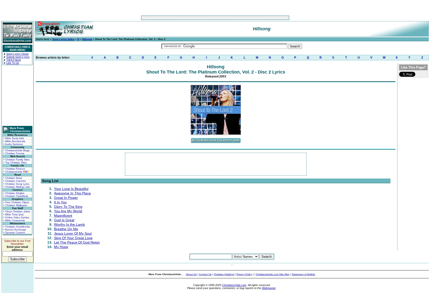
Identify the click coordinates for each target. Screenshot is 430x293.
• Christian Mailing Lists (16, 186)
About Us (191, 274)
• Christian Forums (13, 153)
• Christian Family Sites (16, 159)
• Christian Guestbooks (16, 226)
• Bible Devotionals (14, 141)
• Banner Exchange (14, 229)
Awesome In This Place (72, 193)
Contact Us (205, 274)
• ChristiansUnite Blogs (16, 150)
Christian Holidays (224, 274)
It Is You (60, 202)
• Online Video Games (16, 217)
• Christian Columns (14, 181)
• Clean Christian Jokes (16, 211)
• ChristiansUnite (16, 171)
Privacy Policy (244, 274)
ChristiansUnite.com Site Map (272, 274)
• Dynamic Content (14, 232)
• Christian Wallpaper (15, 205)
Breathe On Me (66, 229)
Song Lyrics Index (63, 39)
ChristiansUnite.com (234, 285)
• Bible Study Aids (13, 138)
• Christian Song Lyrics (16, 184)
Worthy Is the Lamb (69, 224)
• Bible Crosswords (14, 220)
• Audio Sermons (13, 144)
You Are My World (68, 211)
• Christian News (12, 178)
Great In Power (66, 198)
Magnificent (63, 216)
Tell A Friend (13, 59)
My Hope (61, 247)
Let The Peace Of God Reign (77, 242)
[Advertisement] (199, 18)
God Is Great (64, 220)
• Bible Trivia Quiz (13, 214)
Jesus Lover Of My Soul (73, 233)
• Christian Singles (13, 193)
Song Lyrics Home (17, 53)
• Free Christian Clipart (16, 202)
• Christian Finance (14, 168)
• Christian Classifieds (15, 196)
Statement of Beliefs (303, 274)
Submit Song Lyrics (18, 56)
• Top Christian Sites (15, 162)
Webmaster (269, 288)
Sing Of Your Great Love (73, 238)
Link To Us (12, 62)
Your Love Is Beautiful (71, 189)
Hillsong (87, 39)
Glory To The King (68, 207)
